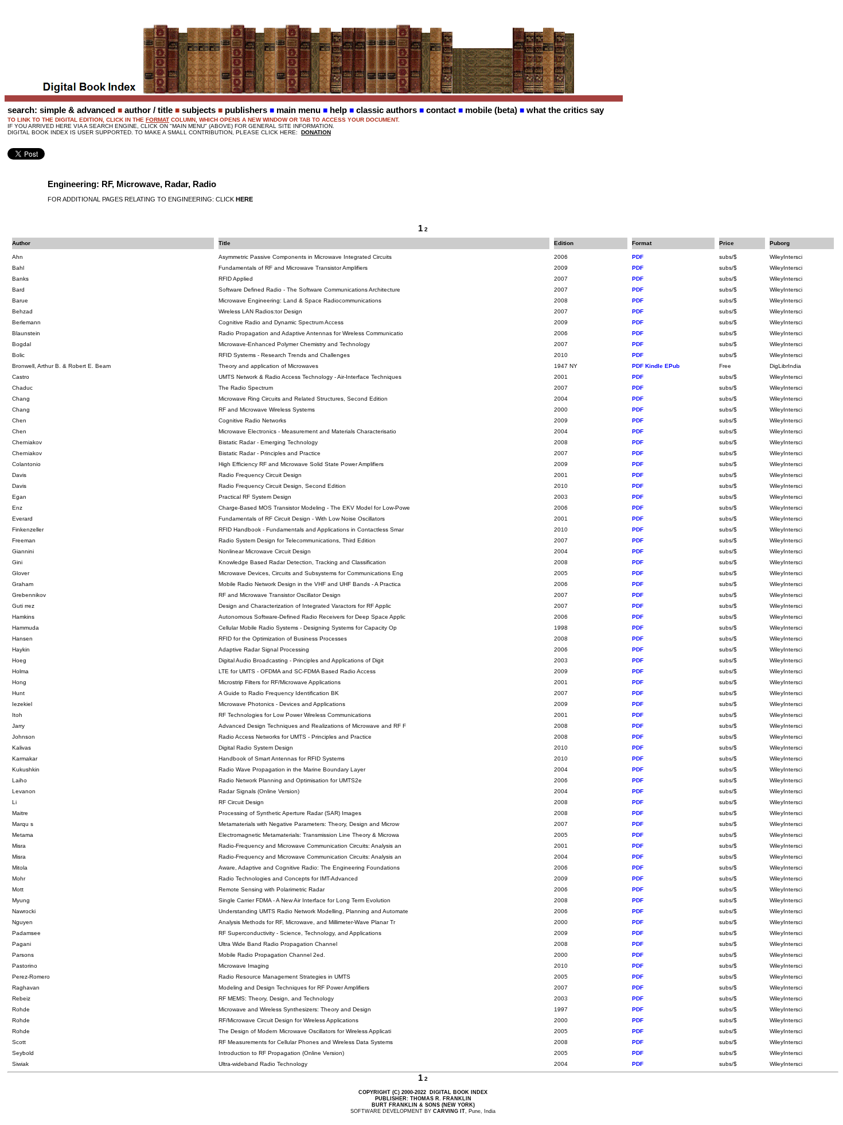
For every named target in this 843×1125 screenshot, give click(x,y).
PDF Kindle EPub (656, 366)
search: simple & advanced (61, 110)
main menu (298, 110)
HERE (244, 199)
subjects (199, 110)
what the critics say (565, 110)
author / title (148, 110)
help (338, 110)
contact (441, 110)
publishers (246, 110)
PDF (637, 257)
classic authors (386, 110)
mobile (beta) (491, 110)
